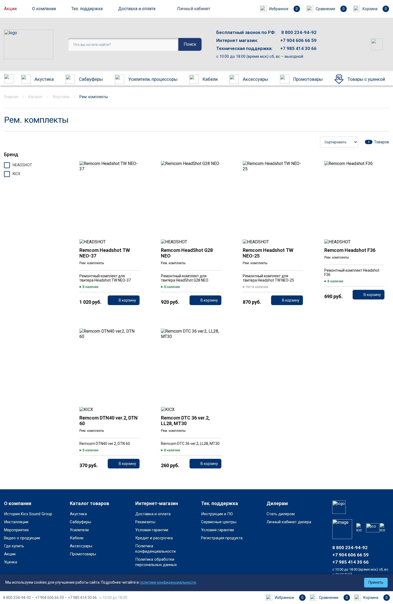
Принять (375, 582)
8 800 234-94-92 (299, 32)
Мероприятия (16, 530)
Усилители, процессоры (153, 79)
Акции (10, 8)
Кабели (210, 79)
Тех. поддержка (87, 8)
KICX (16, 174)
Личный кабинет (193, 8)
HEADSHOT (22, 165)
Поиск (190, 44)
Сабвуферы (91, 79)
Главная (11, 97)
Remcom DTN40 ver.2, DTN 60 (108, 420)
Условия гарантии (151, 530)
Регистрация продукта (221, 538)
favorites (134, 168)
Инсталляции (16, 522)
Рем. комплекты (91, 263)
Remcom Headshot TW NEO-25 (268, 253)
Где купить (14, 546)
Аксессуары (255, 79)
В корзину (127, 300)
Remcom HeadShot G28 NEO (187, 253)
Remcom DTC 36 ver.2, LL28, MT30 (185, 420)
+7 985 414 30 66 (298, 48)
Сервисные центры (218, 522)
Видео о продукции (22, 538)
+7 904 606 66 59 (298, 40)
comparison (134, 182)
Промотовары (308, 79)
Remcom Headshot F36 (349, 250)
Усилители (79, 530)
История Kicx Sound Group (28, 513)
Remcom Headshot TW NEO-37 (104, 253)
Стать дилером (281, 513)
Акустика (44, 79)
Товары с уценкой (366, 79)
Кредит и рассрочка (154, 538)
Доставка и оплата (136, 8)
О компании (44, 8)
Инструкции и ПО (217, 513)
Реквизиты (145, 522)
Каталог (35, 97)
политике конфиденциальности (168, 582)
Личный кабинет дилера (289, 522)
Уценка (10, 562)
